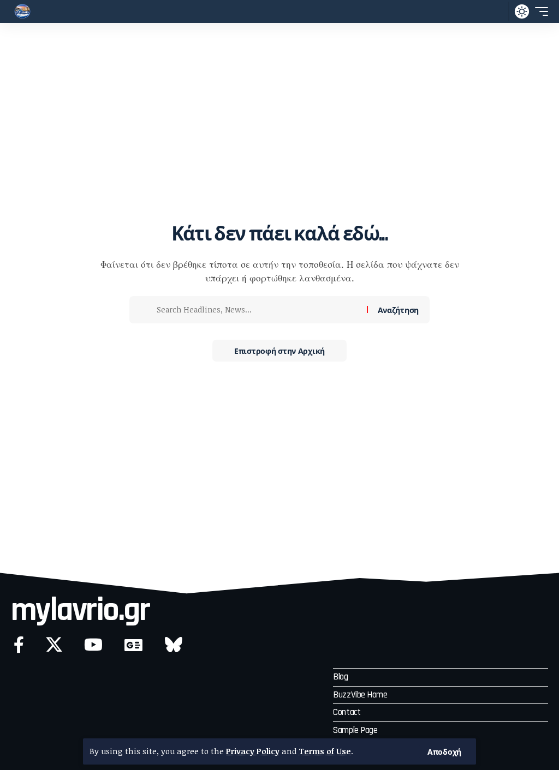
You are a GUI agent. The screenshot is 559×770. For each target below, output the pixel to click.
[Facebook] (19, 645)
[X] (54, 645)
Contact (346, 712)
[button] (444, 751)
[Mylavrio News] (22, 11)
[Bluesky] (174, 645)
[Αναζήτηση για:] (257, 309)
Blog (340, 677)
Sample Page (355, 730)
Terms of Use (325, 751)
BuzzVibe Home (360, 695)
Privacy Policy (253, 751)
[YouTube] (93, 645)
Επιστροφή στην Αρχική (279, 350)
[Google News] (133, 645)
